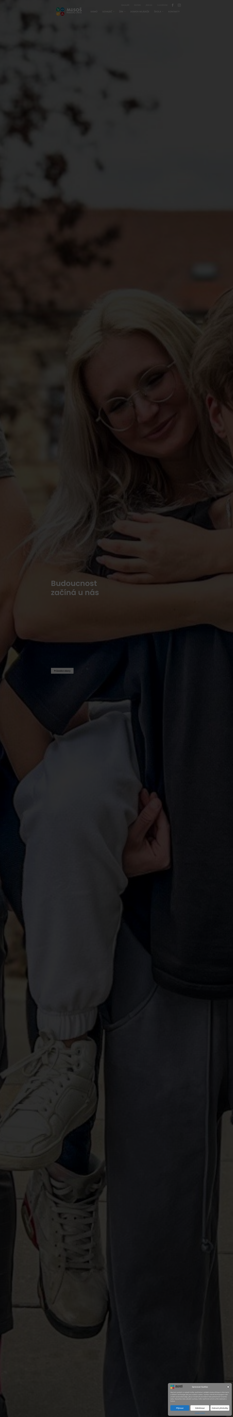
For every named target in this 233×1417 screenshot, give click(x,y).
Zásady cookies (200, 1413)
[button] (228, 1387)
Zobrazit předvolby (220, 1408)
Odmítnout (200, 1408)
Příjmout (179, 1408)
